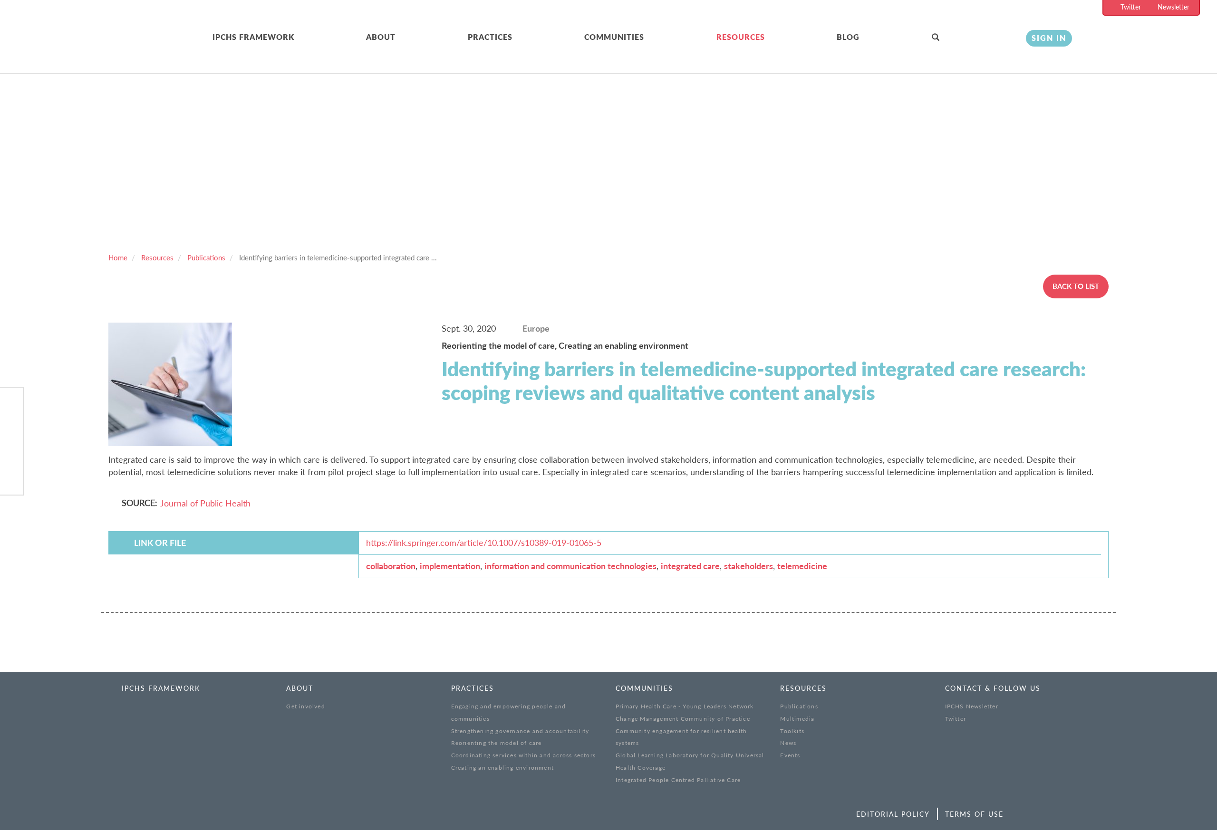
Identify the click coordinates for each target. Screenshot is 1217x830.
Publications (206, 257)
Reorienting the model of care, (500, 345)
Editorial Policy (893, 814)
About (381, 36)
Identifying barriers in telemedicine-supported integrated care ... (338, 257)
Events (790, 755)
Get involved (305, 706)
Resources (740, 36)
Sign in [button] (1049, 37)
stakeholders (748, 566)
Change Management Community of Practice (683, 718)
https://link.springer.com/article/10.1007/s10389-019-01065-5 (483, 542)
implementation (450, 566)
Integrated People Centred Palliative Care (678, 779)
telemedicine (802, 566)
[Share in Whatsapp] (11, 453)
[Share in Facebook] (11, 404)
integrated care (690, 566)
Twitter (1130, 7)
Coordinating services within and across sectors (523, 755)
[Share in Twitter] (11, 429)
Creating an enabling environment (623, 345)
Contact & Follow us (993, 688)
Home (117, 257)
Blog (848, 36)
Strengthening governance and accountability (520, 731)
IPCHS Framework (253, 36)
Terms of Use (974, 814)
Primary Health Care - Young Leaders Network (685, 706)
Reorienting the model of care (496, 742)
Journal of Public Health (205, 503)
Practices (490, 36)
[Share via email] (11, 478)
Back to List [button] (1076, 286)
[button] (972, 37)
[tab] (289, 37)
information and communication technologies (570, 566)
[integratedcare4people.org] (125, 48)
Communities (614, 36)
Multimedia (797, 718)
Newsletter (1173, 7)
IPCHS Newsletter (971, 706)
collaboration (390, 566)
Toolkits (792, 731)
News (788, 742)
